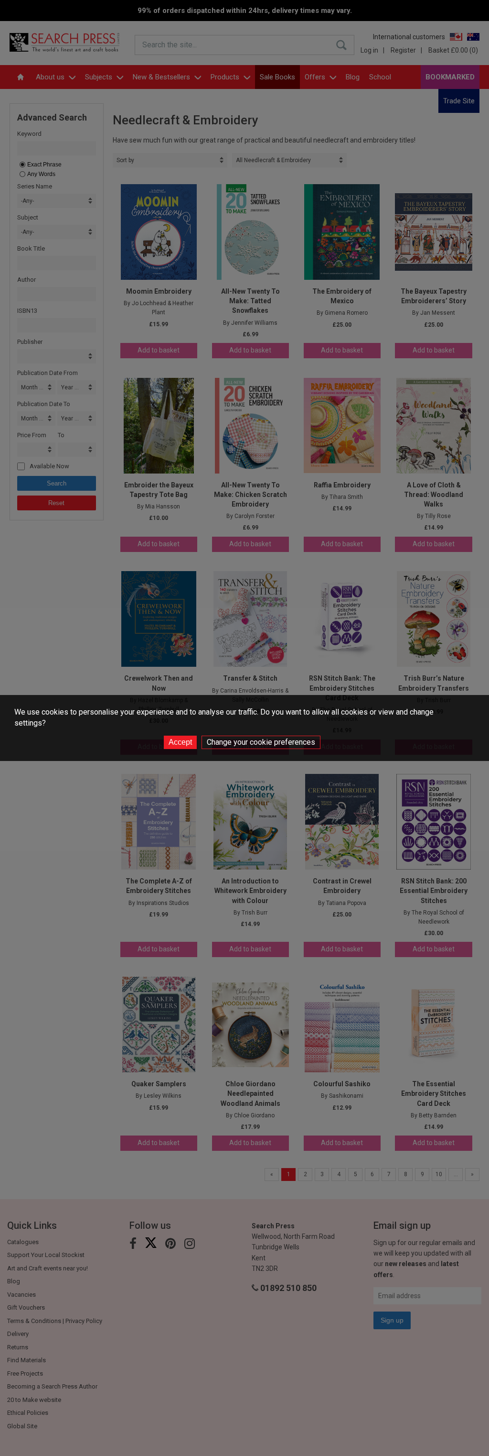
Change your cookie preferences (261, 742)
